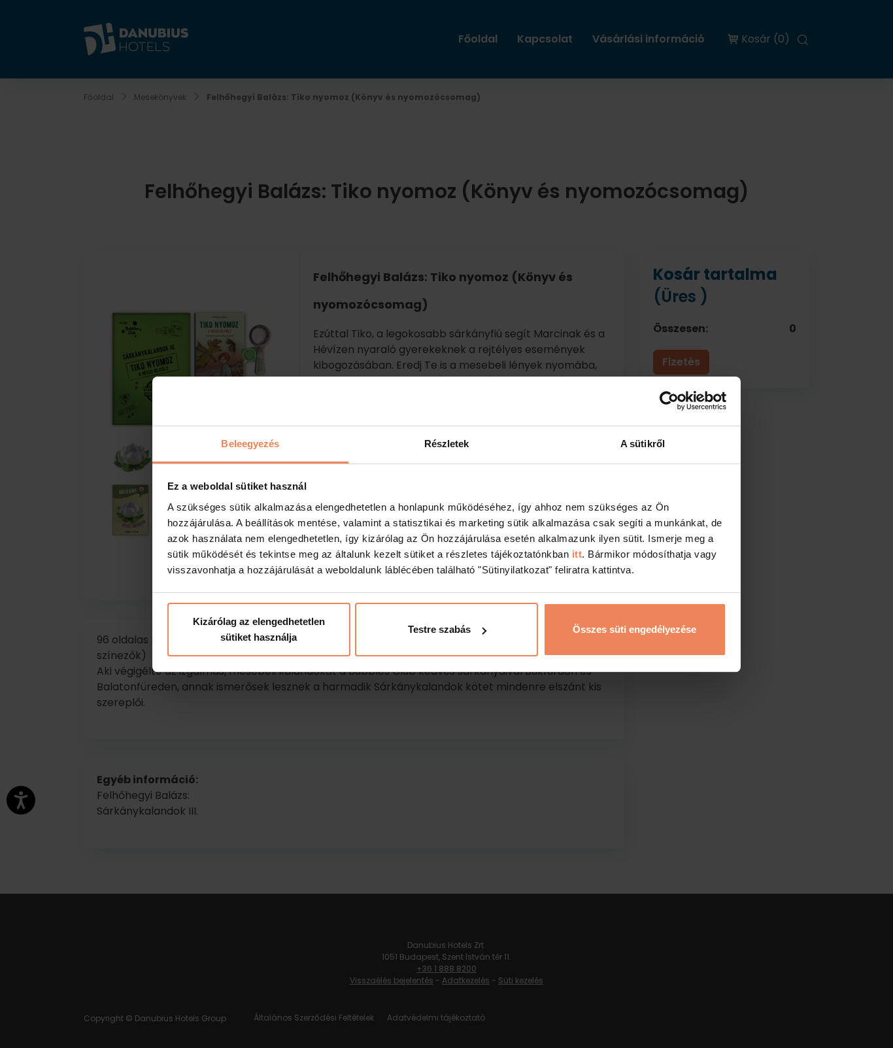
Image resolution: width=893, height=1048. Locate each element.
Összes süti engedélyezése (634, 629)
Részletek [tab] (446, 443)
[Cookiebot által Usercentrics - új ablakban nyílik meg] (669, 401)
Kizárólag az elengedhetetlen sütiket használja (259, 629)
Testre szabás (439, 629)
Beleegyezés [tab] (250, 443)
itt (575, 554)
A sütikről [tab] (642, 443)
